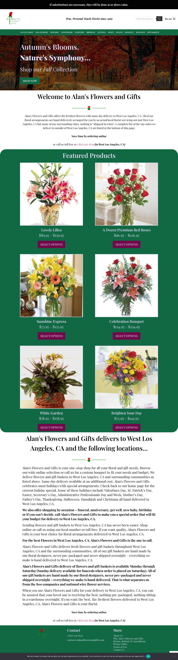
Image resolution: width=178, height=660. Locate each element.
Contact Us (118, 649)
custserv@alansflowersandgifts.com (85, 639)
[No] (174, 656)
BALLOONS (140, 32)
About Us (118, 635)
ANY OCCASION (26, 32)
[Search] (159, 18)
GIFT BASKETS (153, 32)
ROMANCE (129, 32)
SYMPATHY (79, 32)
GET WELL (102, 32)
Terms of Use (120, 646)
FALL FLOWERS (41, 32)
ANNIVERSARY (67, 32)
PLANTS (119, 32)
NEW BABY (54, 32)
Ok (148, 656)
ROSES (111, 32)
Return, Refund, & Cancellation (129, 641)
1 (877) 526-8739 (86, 144)
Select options (51, 244)
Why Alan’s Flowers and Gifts (128, 638)
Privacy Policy (120, 644)
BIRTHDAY (91, 32)
